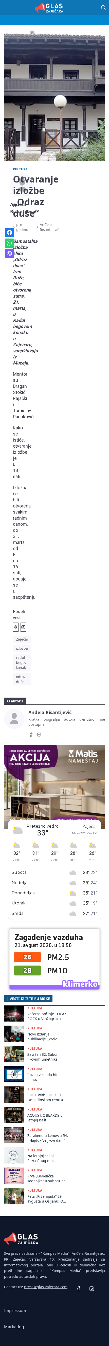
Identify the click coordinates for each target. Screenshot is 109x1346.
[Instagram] (39, 735)
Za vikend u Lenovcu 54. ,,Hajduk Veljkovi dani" (47, 1138)
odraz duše (21, 679)
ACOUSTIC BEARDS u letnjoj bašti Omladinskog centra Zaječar (45, 1118)
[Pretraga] (103, 7)
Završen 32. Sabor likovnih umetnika (42, 1057)
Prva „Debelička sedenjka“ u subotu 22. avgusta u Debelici (46, 1179)
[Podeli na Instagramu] (23, 627)
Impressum (15, 1310)
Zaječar (22, 639)
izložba (22, 648)
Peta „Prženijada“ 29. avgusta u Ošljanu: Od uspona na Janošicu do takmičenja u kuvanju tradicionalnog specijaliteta (46, 1199)
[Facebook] (30, 735)
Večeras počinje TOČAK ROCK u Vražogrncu (47, 1016)
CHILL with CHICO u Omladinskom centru (45, 1097)
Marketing (14, 1327)
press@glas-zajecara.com (45, 1286)
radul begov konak (21, 662)
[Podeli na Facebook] (16, 627)
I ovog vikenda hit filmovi (42, 1077)
